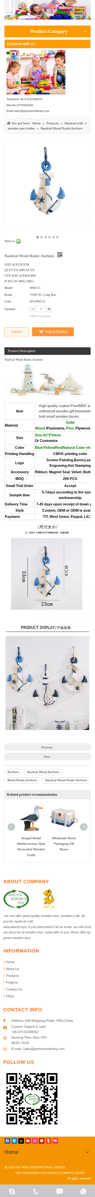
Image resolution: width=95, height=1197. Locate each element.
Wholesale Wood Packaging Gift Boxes (64, 843)
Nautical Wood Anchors (43, 772)
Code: (8, 301)
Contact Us (13, 989)
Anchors (13, 772)
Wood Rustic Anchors (22, 780)
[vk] (55, 1141)
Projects (11, 982)
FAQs (9, 996)
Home (10, 962)
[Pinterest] (41, 1141)
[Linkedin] (14, 1141)
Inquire (16, 332)
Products (12, 976)
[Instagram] (35, 1141)
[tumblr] (48, 1141)
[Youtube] (28, 1141)
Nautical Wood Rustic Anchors (66, 780)
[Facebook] (7, 1141)
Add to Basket (56, 332)
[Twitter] (21, 1141)
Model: (8, 288)
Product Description (21, 351)
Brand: (8, 294)
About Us (12, 969)
